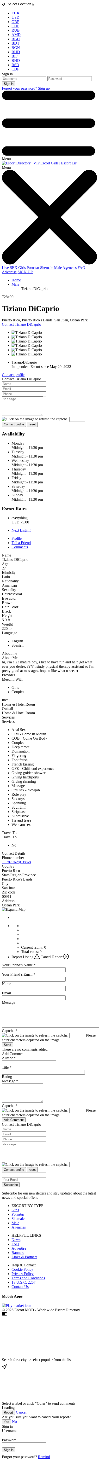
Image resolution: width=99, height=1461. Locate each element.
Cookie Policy (22, 1269)
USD (15, 17)
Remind (44, 1457)
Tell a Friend (21, 543)
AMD (16, 35)
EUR (15, 13)
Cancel (21, 1412)
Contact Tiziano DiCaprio (21, 324)
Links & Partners (24, 1257)
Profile (17, 538)
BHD (16, 52)
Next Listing (21, 530)
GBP (15, 22)
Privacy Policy (23, 1274)
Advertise (9, 272)
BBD (16, 39)
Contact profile (13, 375)
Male (58, 268)
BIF (15, 56)
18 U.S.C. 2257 (24, 1282)
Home (16, 280)
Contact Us (20, 1287)
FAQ (81, 268)
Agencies (69, 268)
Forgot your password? (19, 88)
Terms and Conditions (28, 1278)
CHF (15, 26)
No (14, 1422)
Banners (18, 1253)
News (16, 1240)
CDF (15, 69)
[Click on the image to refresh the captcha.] (35, 419)
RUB (16, 30)
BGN (16, 48)
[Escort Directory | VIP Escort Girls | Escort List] (39, 163)
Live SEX (9, 268)
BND (16, 60)
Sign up (44, 88)
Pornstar (33, 268)
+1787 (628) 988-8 (16, 862)
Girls (22, 268)
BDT (15, 43)
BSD (15, 65)
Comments (20, 547)
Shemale (47, 268)
